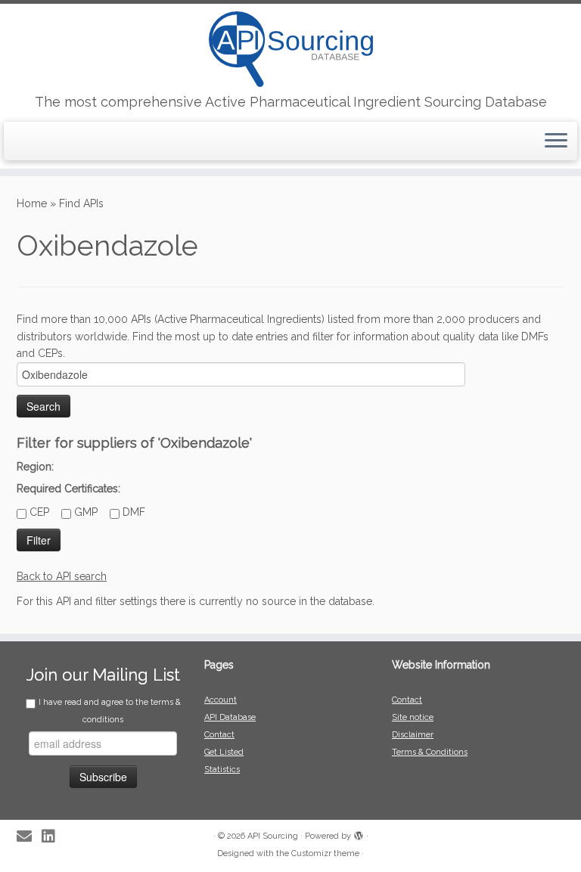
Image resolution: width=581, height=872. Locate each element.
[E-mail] (29, 837)
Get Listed (224, 752)
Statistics (222, 769)
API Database (230, 717)
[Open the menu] (556, 141)
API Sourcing (272, 836)
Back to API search (62, 576)
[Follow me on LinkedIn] (53, 837)
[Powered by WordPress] (358, 833)
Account (220, 700)
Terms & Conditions (430, 752)
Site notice (412, 717)
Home (32, 203)
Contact (219, 735)
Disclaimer (412, 735)
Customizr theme (325, 853)
